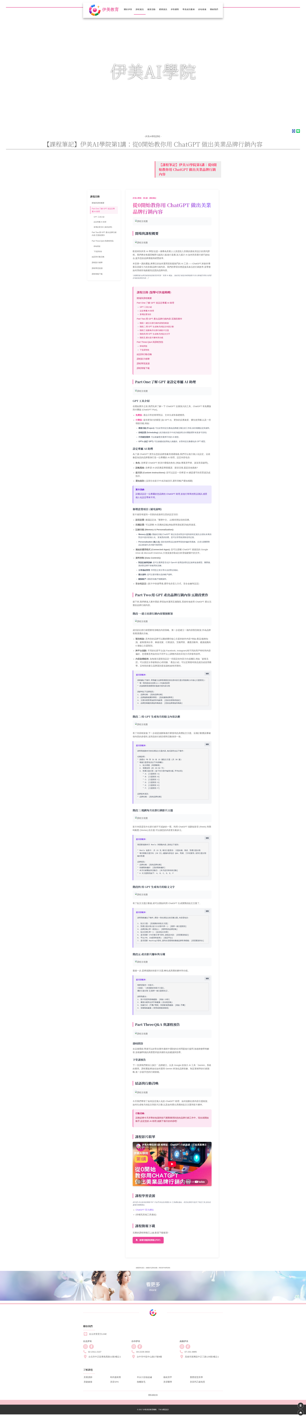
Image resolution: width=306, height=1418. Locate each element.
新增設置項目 (145, 314)
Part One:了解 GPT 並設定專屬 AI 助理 (103, 210)
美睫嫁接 (88, 1382)
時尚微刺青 (115, 1377)
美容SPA (114, 1382)
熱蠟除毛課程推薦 (151, 1268)
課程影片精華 (97, 262)
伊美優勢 (175, 9)
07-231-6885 (191, 1352)
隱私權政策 (153, 1395)
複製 (207, 673)
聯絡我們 (214, 9)
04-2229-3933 (143, 1352)
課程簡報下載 (97, 274)
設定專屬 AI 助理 (100, 222)
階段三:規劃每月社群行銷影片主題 (154, 330)
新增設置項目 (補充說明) (103, 227)
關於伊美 (128, 9)
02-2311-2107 (94, 1352)
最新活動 (151, 9)
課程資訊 (140, 9)
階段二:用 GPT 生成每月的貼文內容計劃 (157, 327)
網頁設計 (165, 1409)
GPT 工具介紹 (99, 217)
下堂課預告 (98, 251)
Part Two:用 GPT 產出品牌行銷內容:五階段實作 (104, 233)
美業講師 (88, 1377)
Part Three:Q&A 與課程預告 (103, 241)
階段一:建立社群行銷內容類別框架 (154, 323)
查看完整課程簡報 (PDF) (149, 1240)
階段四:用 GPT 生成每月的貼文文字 (155, 334)
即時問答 (97, 246)
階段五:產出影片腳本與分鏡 (151, 338)
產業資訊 (163, 9)
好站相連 (202, 9)
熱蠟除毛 (141, 1382)
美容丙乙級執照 (197, 1382)
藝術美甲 (167, 1377)
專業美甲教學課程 (164, 1268)
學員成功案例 (189, 9)
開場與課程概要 (98, 203)
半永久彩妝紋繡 (144, 1377)
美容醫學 (167, 1382)
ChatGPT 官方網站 (145, 1210)
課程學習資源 (97, 268)
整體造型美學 (196, 1377)
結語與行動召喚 (98, 257)
